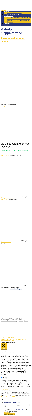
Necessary (5, 377)
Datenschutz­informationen (19, 409)
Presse (26, 321)
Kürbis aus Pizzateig (6, 242)
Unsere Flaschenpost (16, 289)
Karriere (21, 321)
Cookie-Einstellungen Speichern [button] (13, 339)
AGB (16, 319)
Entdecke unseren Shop (9, 414)
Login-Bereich (8, 16)
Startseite (6, 11)
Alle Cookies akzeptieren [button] (14, 339)
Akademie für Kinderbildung (14, 13)
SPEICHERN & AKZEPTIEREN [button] (9, 396)
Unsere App (7, 23)
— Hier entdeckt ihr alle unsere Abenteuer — (15, 150)
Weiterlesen (4, 107)
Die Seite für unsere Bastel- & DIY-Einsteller (19, 17)
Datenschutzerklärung (7, 319)
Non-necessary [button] (5, 389)
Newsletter (22, 319)
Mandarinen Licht (5, 155)
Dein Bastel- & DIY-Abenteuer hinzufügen (18, 19)
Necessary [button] (3, 376)
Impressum (19, 318)
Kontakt (6, 25)
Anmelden (3, 10)
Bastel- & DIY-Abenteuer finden (12, 14)
